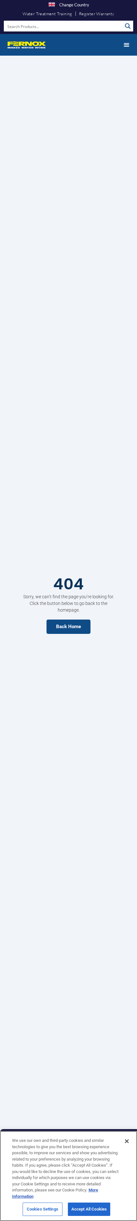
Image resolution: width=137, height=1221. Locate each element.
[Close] (127, 1141)
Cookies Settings (42, 1209)
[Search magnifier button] (127, 26)
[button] (126, 45)
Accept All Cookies (89, 1209)
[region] (68, 1176)
